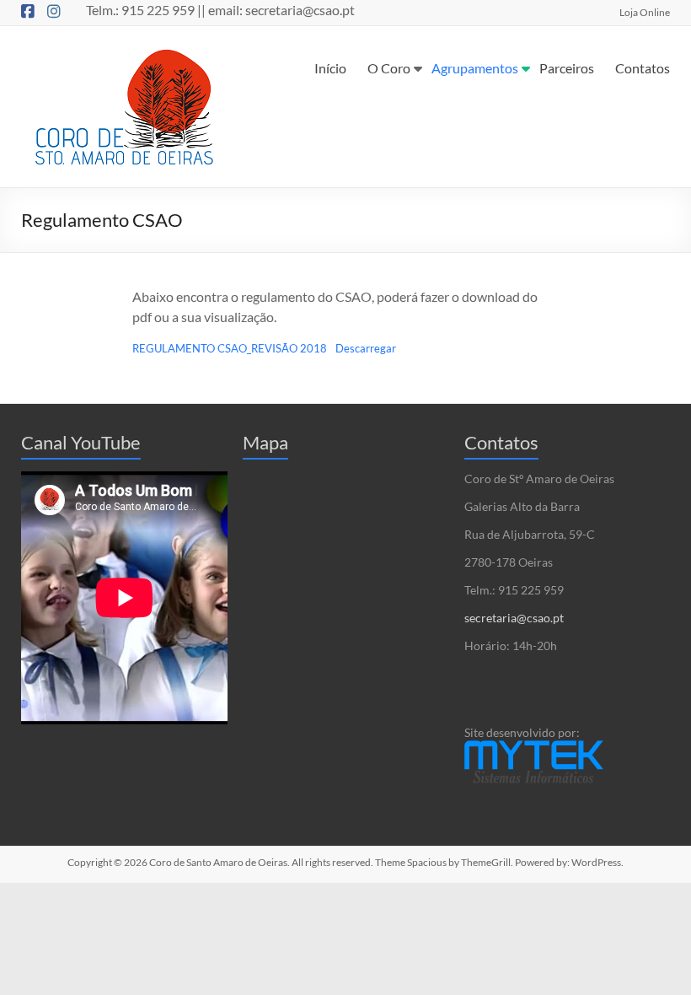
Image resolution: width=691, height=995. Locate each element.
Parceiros (566, 68)
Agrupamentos (474, 68)
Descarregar (365, 348)
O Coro (388, 68)
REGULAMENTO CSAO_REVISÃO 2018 (229, 348)
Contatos (642, 68)
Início (330, 68)
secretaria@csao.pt (514, 617)
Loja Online (644, 12)
